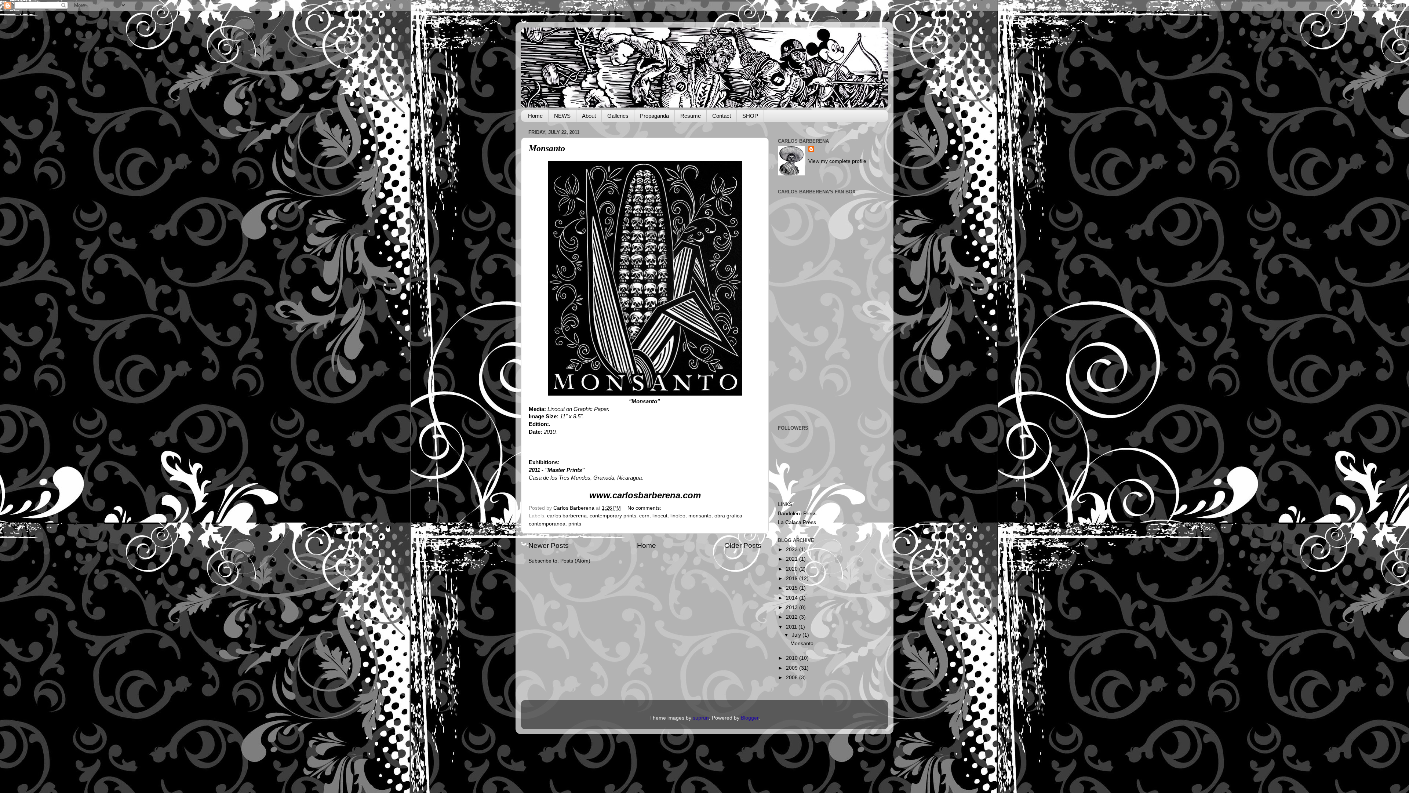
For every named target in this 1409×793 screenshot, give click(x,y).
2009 (792, 668)
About (589, 116)
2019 (792, 578)
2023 (792, 549)
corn (644, 516)
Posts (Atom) (575, 561)
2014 (792, 598)
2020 (792, 569)
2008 (792, 677)
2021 (792, 559)
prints (574, 524)
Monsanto (547, 148)
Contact (721, 116)
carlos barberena (567, 516)
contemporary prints (613, 516)
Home (535, 116)
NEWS (562, 116)
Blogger (749, 718)
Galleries (618, 116)
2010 (792, 658)
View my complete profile (837, 161)
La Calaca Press (797, 522)
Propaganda (654, 116)
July (797, 635)
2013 (792, 607)
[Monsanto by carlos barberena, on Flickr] (645, 394)
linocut (659, 516)
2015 (792, 588)
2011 (792, 627)
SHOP (750, 116)
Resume (690, 116)
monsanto (699, 516)
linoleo (677, 516)
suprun (701, 718)
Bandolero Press (797, 513)
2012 (792, 617)
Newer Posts (548, 545)
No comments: (645, 508)
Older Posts (742, 545)
